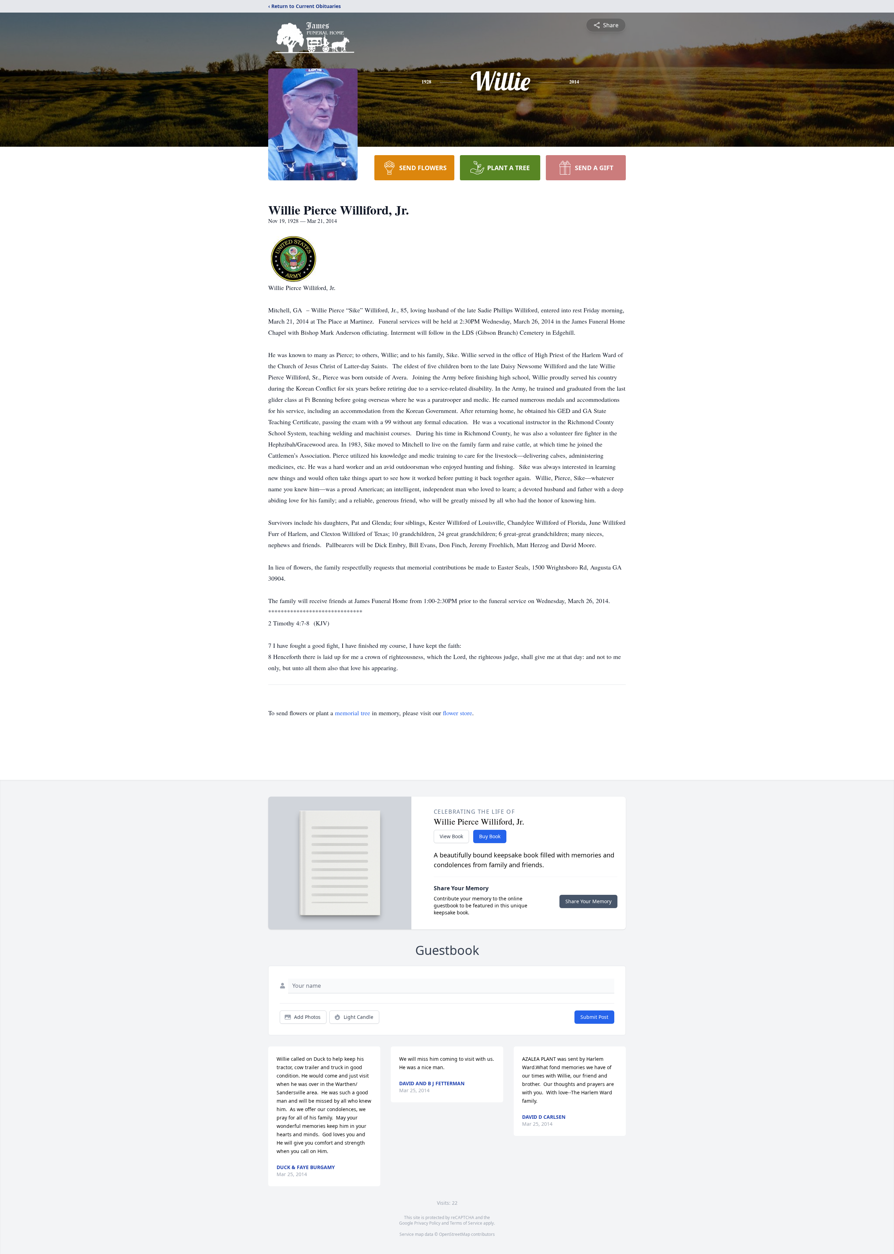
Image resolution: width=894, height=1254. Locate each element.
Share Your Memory (588, 901)
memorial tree (352, 713)
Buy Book (489, 836)
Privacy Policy (427, 1223)
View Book (451, 836)
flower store (457, 713)
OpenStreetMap (454, 1234)
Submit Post (594, 1017)
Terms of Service (466, 1223)
